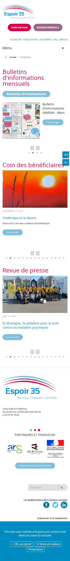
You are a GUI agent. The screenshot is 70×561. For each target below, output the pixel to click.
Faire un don (19, 27)
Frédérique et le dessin (19, 218)
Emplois (63, 39)
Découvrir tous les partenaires (35, 465)
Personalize (35, 549)
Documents (45, 39)
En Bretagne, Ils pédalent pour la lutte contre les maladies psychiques (31, 325)
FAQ (56, 39)
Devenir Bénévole (48, 27)
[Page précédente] (6, 57)
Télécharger (53, 122)
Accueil (13, 57)
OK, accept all (22, 544)
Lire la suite (13, 232)
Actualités (16, 39)
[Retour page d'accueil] (18, 11)
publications (30, 39)
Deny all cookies (49, 544)
